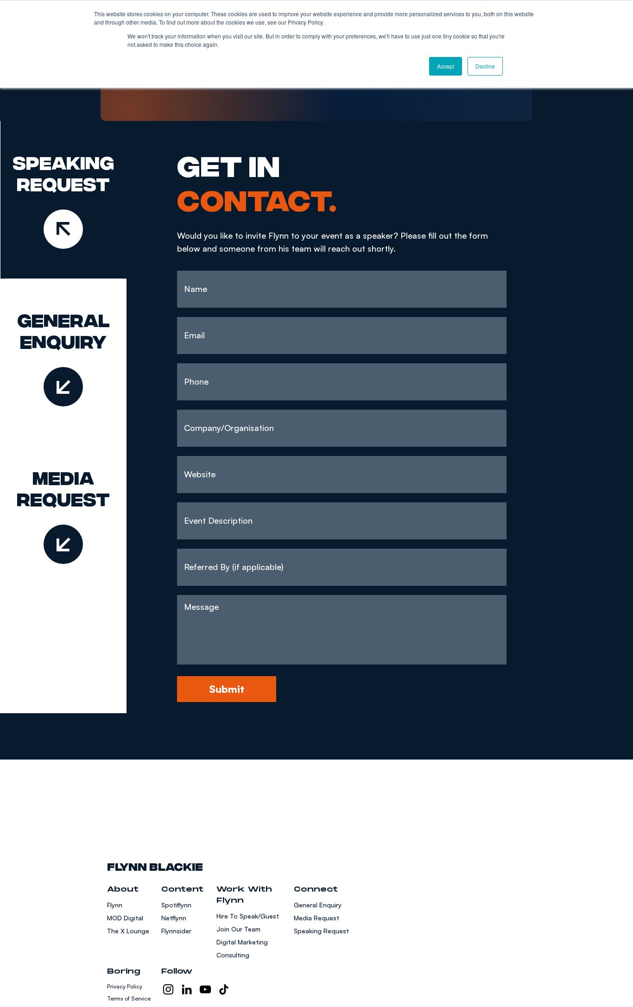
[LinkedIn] (187, 989)
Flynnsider (176, 931)
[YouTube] (205, 989)
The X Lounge (128, 931)
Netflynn (173, 918)
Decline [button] (485, 66)
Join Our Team (238, 929)
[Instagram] (168, 989)
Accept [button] (445, 66)
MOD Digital (125, 918)
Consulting (232, 955)
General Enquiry (318, 905)
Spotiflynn (176, 905)
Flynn (114, 905)
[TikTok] (224, 989)
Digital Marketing (242, 942)
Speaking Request (321, 931)
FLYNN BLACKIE (155, 865)
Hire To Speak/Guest (247, 916)
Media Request (316, 918)
